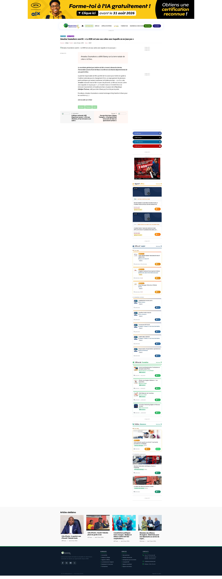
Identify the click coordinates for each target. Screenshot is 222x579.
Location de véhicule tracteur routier (143, 486)
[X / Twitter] (74, 562)
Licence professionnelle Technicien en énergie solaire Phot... (149, 368)
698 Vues (64, 540)
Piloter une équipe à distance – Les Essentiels (148, 381)
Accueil (63, 36)
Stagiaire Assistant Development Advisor (149, 271)
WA (159, 449)
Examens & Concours (107, 564)
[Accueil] (82, 26)
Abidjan (80, 89)
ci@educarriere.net (150, 561)
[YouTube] (70, 562)
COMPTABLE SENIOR (144, 336)
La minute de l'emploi (107, 562)
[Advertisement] (67, 80)
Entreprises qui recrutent (129, 559)
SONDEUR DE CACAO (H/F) (145, 300)
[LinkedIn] (66, 562)
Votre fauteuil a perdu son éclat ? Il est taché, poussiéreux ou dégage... (146, 442)
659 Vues (116, 541)
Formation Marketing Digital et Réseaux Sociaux (149, 405)
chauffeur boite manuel (144, 312)
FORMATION (124, 26)
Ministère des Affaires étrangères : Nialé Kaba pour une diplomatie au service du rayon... (149, 535)
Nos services (126, 555)
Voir (159, 209)
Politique (70, 36)
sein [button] (94, 107)
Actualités (104, 555)
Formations (104, 566)
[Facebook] (62, 562)
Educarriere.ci (68, 573)
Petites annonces (127, 557)
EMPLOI (97, 26)
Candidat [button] (157, 26)
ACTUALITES (89, 26)
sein (81, 82)
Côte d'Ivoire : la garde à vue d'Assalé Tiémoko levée (71, 537)
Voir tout (158, 183)
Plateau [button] (88, 107)
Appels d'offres (105, 559)
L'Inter (67, 43)
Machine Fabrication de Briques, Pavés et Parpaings (144, 466)
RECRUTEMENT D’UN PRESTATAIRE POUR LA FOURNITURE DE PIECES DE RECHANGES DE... (146, 203)
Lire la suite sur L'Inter (85, 100)
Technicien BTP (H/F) (144, 324)
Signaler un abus (156, 573)
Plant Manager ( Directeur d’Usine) (147, 285)
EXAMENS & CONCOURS (136, 26)
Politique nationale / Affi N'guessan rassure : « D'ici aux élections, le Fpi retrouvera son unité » (81, 118)
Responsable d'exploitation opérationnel (149, 348)
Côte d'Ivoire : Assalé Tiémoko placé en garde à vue (98, 534)
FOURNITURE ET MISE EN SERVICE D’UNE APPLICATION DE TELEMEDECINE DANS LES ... (146, 228)
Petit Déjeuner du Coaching (146, 393)
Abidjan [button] (81, 107)
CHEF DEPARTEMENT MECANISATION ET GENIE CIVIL (149, 256)
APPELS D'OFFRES (107, 26)
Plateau (86, 89)
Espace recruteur (127, 566)
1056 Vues (142, 541)
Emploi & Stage (105, 557)
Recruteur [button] (147, 26)
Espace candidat (127, 564)
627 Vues (90, 537)
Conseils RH (126, 562)
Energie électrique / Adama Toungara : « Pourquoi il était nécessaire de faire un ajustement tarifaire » (108, 118)
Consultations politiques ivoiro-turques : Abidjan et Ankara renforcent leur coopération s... (123, 535)
